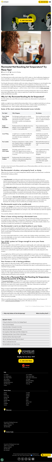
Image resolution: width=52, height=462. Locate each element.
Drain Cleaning (29, 382)
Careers (5, 385)
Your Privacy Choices (36, 455)
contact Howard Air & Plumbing (12, 300)
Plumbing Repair (7, 380)
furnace (11, 206)
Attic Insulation (6, 379)
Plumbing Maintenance (8, 382)
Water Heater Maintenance (31, 377)
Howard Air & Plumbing (8, 281)
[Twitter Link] (22, 459)
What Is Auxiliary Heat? (42, 313)
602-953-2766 (7, 448)
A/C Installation (29, 374)
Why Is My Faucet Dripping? (8, 324)
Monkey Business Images (38, 306)
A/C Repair (6, 374)
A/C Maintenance (7, 376)
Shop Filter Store (7, 383)
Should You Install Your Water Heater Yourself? (12, 336)
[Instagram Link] (26, 459)
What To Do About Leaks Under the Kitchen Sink (12, 329)
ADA (21, 455)
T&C (18, 455)
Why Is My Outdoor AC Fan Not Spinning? (14, 313)
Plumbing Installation (30, 380)
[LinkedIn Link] (29, 459)
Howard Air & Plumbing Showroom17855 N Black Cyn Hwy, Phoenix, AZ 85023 (11, 424)
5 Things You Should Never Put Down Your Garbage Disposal (15, 322)
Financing (28, 383)
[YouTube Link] (33, 459)
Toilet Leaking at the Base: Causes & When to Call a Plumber (14, 334)
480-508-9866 (44, 2)
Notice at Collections (26, 455)
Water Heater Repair (30, 376)
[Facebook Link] (19, 459)
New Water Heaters (8, 377)
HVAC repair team (44, 88)
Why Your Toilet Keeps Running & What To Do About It (13, 339)
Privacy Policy (14, 455)
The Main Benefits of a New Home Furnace (11, 344)
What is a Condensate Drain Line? (9, 341)
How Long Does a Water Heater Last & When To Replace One (15, 331)
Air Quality (28, 379)
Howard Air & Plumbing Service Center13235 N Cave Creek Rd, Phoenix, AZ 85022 (11, 445)
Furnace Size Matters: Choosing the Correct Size (12, 327)
